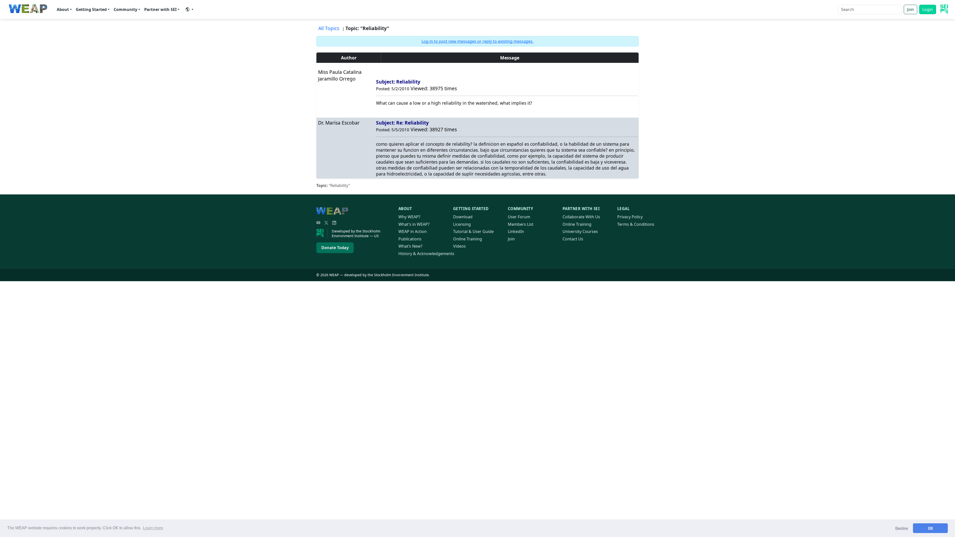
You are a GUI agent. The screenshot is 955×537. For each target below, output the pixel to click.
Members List (520, 224)
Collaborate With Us (581, 217)
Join (910, 9)
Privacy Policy (630, 217)
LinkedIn (516, 231)
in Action (412, 231)
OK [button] (930, 528)
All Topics (328, 28)
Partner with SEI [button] (160, 9)
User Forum (519, 217)
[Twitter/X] (326, 223)
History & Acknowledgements (426, 253)
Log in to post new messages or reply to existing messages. (477, 41)
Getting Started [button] (91, 9)
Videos (459, 246)
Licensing (462, 224)
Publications (410, 239)
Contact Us (573, 239)
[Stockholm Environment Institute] (322, 233)
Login (927, 9)
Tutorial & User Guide (473, 231)
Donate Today (335, 247)
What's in (414, 224)
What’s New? (410, 246)
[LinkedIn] (334, 223)
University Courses (580, 231)
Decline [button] (901, 528)
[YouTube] (318, 223)
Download (463, 217)
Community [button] (125, 9)
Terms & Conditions (635, 224)
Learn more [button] (153, 528)
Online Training (467, 239)
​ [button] (189, 9)
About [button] (63, 9)
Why (409, 217)
